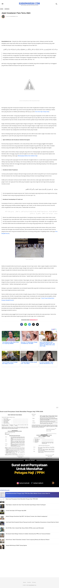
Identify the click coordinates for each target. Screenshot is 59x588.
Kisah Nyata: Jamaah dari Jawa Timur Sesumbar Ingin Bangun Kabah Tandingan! (26, 504)
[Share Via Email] (37, 324)
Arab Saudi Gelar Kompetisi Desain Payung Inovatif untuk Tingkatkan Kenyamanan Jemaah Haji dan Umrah (32, 522)
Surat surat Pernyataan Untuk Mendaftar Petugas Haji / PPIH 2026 (21, 411)
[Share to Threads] (33, 324)
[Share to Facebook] (21, 324)
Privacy (34, 582)
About (24, 582)
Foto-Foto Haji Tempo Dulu (42, 111)
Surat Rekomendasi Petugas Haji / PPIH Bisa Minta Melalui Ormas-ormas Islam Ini (28, 493)
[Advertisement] (29, 29)
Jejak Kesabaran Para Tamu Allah (16, 13)
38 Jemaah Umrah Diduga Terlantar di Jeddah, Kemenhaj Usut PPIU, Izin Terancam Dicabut (28, 533)
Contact (29, 582)
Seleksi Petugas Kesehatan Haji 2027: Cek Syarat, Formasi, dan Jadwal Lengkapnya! (26, 516)
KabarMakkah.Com (14, 16)
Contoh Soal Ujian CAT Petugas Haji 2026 (16, 510)
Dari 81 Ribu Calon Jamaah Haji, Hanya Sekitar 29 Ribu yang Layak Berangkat (25, 528)
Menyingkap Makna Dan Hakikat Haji (27, 155)
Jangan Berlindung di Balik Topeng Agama (16, 545)
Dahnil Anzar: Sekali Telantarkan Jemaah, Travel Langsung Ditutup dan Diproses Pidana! (27, 539)
